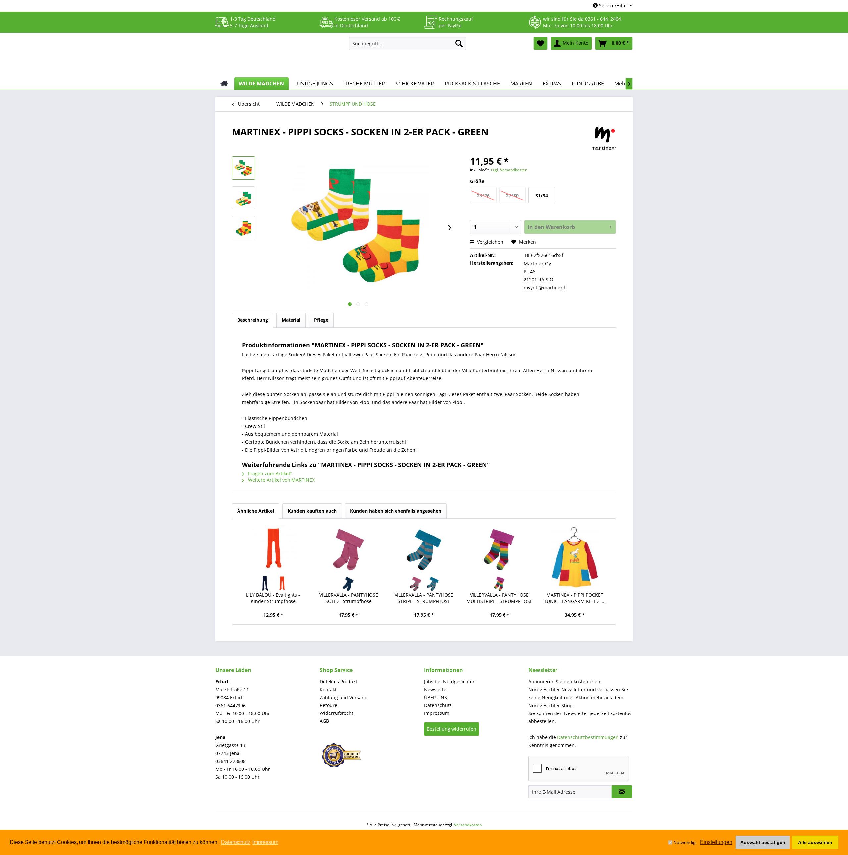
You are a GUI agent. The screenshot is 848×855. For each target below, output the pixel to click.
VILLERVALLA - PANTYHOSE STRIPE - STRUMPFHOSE (424, 598)
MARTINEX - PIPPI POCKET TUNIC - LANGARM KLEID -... (575, 598)
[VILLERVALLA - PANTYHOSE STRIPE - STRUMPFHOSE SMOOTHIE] (415, 583)
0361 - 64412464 (603, 19)
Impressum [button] (265, 842)
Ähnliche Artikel (255, 511)
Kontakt (328, 689)
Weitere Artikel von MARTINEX (281, 480)
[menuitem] (407, 43)
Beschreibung (252, 320)
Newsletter (436, 689)
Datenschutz (438, 705)
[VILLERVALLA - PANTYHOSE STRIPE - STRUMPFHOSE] (424, 548)
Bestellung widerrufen (451, 729)
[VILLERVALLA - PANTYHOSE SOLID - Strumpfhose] (348, 548)
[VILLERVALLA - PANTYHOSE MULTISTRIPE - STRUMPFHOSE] (499, 548)
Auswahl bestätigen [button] (762, 842)
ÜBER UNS (435, 697)
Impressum (436, 713)
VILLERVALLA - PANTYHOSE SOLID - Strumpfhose (348, 598)
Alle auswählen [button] (815, 842)
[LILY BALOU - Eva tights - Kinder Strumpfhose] (273, 548)
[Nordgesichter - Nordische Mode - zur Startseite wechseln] (280, 55)
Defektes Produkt (338, 681)
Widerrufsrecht (336, 713)
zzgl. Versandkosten (509, 170)
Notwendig (684, 842)
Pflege (321, 320)
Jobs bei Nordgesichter (449, 681)
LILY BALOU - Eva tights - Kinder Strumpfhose (273, 598)
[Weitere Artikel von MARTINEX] (604, 138)
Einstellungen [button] (716, 842)
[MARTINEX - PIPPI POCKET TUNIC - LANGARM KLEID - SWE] (574, 556)
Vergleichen (489, 242)
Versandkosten (468, 824)
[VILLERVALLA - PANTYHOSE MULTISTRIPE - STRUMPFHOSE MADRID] (499, 583)
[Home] (224, 83)
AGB (324, 721)
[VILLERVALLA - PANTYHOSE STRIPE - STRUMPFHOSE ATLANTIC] (432, 583)
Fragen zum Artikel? (269, 473)
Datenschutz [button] (235, 842)
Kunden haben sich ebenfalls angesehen (395, 511)
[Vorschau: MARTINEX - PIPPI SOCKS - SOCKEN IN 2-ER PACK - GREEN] (243, 168)
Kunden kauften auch (312, 511)
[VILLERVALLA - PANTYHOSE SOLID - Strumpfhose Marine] (348, 583)
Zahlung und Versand (344, 697)
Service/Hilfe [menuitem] (613, 5)
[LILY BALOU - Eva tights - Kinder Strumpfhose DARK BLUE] (264, 583)
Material (291, 320)
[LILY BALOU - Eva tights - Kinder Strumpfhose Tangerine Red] (282, 583)
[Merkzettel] (540, 43)
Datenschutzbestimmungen (588, 737)
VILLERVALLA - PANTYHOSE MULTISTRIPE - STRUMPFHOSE (499, 598)
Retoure (328, 705)
